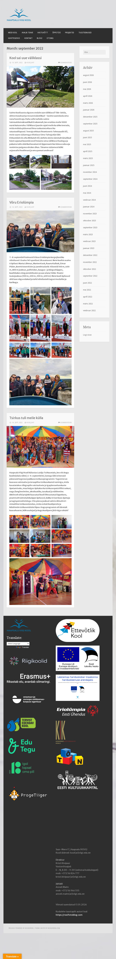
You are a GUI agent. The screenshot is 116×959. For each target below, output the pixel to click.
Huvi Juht (30, 63)
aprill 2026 (87, 96)
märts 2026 (88, 103)
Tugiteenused (85, 33)
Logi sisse (87, 335)
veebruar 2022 (89, 310)
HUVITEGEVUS (14, 38)
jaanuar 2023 (88, 248)
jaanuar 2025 (88, 165)
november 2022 (90, 262)
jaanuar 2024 (88, 207)
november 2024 (90, 172)
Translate (25, 647)
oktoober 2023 (89, 220)
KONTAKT (28, 38)
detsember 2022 (90, 255)
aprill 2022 (87, 297)
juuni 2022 (87, 283)
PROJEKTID (69, 33)
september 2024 (90, 179)
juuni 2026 (87, 82)
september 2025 (90, 124)
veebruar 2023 (89, 241)
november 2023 (90, 213)
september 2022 (90, 276)
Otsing (50, 38)
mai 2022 (87, 290)
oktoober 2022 (89, 269)
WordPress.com (54, 928)
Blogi (39, 38)
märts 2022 (88, 304)
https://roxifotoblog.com (69, 915)
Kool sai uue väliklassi (25, 58)
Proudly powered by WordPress (21, 928)
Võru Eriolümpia (21, 202)
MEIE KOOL (12, 33)
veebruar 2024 (89, 200)
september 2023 (90, 227)
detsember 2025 (90, 117)
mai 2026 (87, 89)
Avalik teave (27, 33)
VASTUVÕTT (42, 33)
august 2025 (88, 131)
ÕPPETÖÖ (56, 33)
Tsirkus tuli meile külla (26, 418)
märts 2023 (88, 234)
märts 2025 (88, 158)
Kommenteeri (66, 63)
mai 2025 (87, 144)
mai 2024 (87, 193)
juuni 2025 (87, 137)
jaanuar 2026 (88, 110)
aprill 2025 (87, 151)
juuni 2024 (87, 186)
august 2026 (88, 75)
